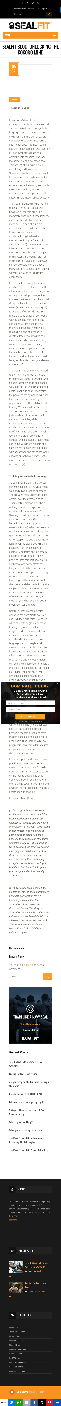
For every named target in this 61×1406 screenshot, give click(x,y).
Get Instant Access (30, 717)
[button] (30, 686)
